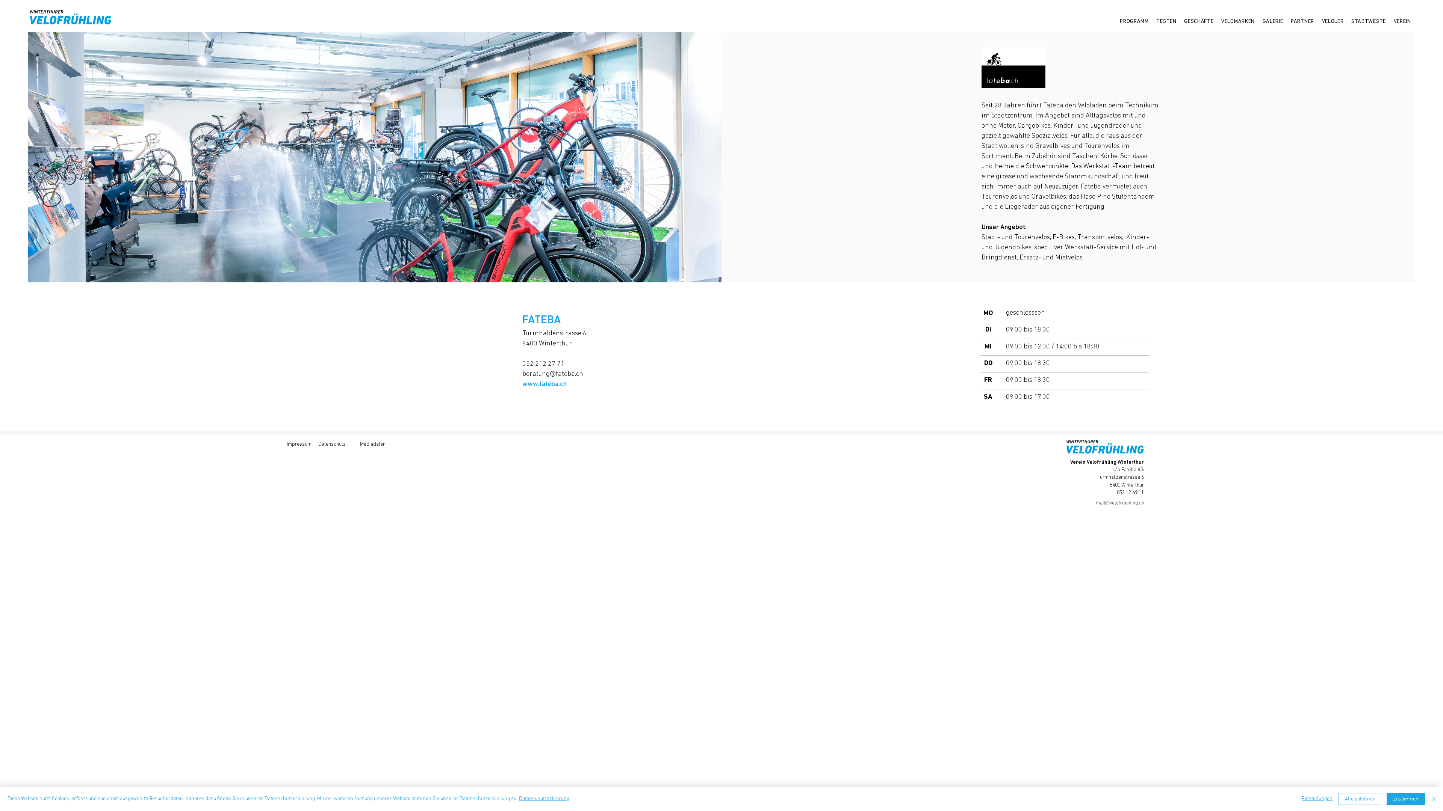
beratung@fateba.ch (552, 374)
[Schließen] (1433, 799)
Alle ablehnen (1360, 799)
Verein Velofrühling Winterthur (1107, 462)
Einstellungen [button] (1317, 799)
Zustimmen (1406, 799)
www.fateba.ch (544, 384)
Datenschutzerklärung (544, 799)
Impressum (299, 444)
